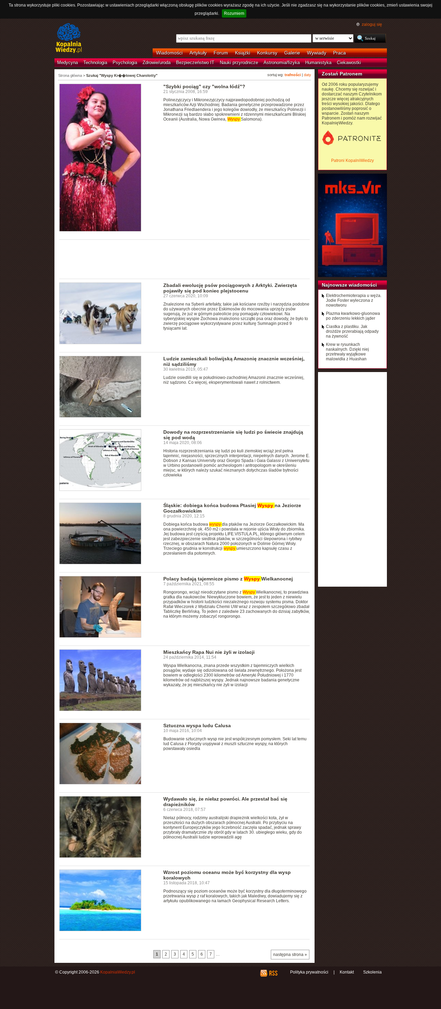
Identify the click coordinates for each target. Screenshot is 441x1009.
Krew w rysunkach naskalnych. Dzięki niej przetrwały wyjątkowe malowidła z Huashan (347, 351)
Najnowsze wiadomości (349, 285)
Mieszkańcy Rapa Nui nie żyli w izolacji (209, 652)
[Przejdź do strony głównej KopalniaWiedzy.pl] (68, 38)
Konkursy (267, 52)
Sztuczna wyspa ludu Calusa (197, 725)
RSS (273, 973)
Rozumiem (234, 13)
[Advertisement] (184, 258)
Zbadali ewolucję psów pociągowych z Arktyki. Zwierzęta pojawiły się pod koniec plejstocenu (230, 288)
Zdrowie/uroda (157, 62)
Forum (221, 52)
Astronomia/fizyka (282, 62)
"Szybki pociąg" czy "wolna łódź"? (204, 86)
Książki (242, 52)
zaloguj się (372, 24)
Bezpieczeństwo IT (195, 62)
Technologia (95, 62)
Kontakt (347, 972)
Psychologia (125, 62)
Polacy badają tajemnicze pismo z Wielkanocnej (228, 578)
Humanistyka (318, 62)
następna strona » (290, 954)
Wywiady (316, 52)
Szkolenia (372, 972)
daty (307, 75)
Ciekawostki (349, 62)
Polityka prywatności (309, 972)
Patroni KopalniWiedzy (352, 160)
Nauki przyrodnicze (239, 62)
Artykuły (198, 52)
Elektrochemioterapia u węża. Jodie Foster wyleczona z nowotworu (353, 300)
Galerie (292, 52)
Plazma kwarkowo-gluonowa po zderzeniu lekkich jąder (353, 316)
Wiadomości (169, 52)
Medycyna (67, 62)
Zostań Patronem (342, 73)
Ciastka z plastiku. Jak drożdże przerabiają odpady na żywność (352, 331)
